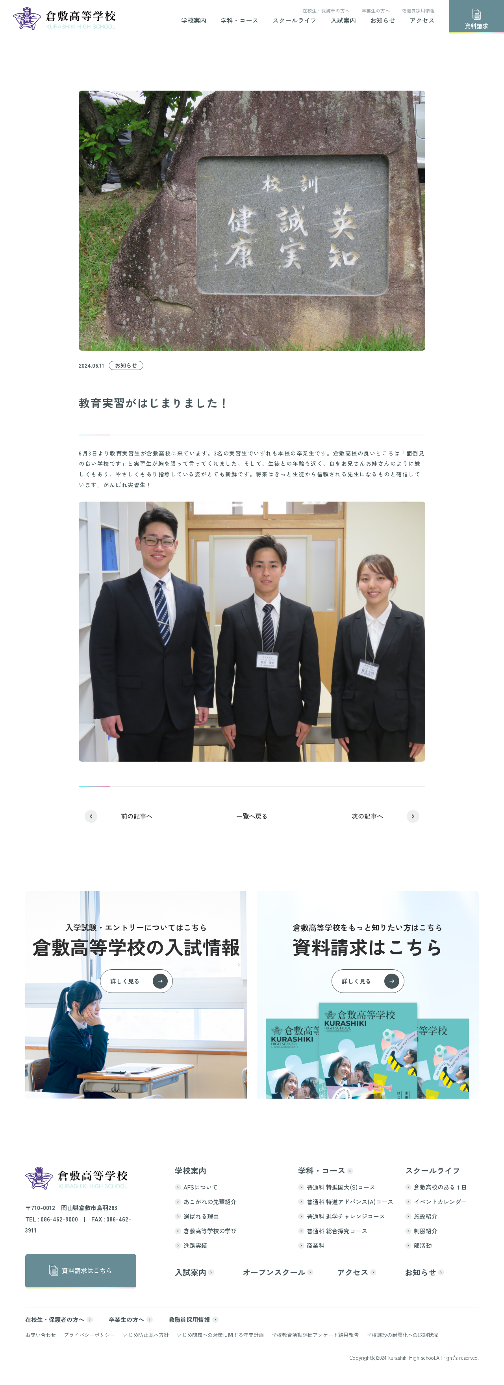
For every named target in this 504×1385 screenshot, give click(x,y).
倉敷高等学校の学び (210, 1231)
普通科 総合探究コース (337, 1231)
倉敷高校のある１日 (440, 1187)
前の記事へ (136, 816)
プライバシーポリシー (89, 1334)
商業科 (315, 1245)
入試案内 (343, 21)
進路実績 (195, 1245)
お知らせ (382, 21)
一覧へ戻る (252, 816)
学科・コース (239, 21)
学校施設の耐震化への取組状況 (402, 1334)
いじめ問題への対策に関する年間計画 (220, 1334)
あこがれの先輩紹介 (210, 1202)
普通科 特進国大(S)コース (341, 1187)
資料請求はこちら (87, 1270)
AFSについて (200, 1187)
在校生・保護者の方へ (326, 10)
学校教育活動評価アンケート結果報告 (315, 1334)
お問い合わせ (40, 1334)
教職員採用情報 (418, 10)
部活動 (423, 1245)
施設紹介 (425, 1216)
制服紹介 (425, 1231)
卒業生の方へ (375, 10)
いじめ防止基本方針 (146, 1334)
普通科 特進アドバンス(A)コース (350, 1202)
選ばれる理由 (201, 1216)
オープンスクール (274, 1272)
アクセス (422, 21)
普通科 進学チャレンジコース (346, 1216)
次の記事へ (367, 816)
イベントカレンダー (440, 1202)
